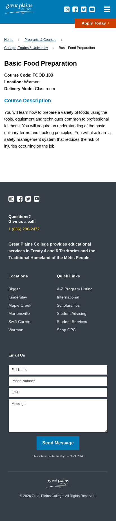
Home (9, 40)
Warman (15, 330)
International (68, 297)
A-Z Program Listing (75, 289)
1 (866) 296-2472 (24, 229)
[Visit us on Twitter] (83, 9)
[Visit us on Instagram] (67, 9)
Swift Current (20, 321)
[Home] (19, 12)
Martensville (19, 313)
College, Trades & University (26, 48)
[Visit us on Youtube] (92, 9)
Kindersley (17, 297)
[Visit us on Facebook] (75, 9)
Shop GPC (66, 330)
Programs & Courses (40, 40)
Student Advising (71, 313)
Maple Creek (19, 305)
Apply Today (94, 23)
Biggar (14, 289)
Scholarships (68, 305)
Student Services (72, 321)
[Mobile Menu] (107, 9)
